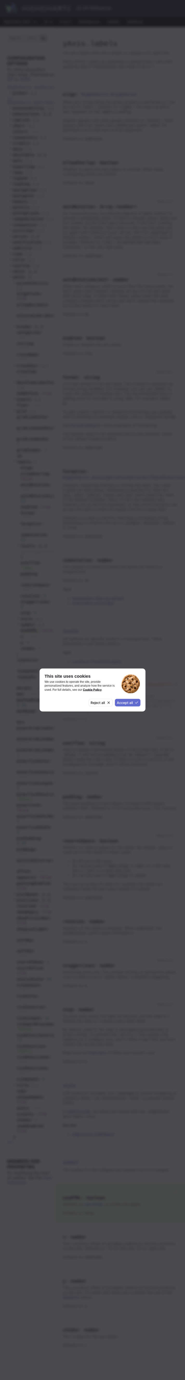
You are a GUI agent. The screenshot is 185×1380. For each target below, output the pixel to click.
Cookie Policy (92, 689)
